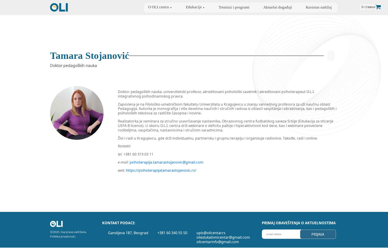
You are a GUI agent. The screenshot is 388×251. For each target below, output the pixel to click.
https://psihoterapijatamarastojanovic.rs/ (161, 170)
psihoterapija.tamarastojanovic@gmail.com (166, 162)
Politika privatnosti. (63, 236)
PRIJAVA (317, 234)
